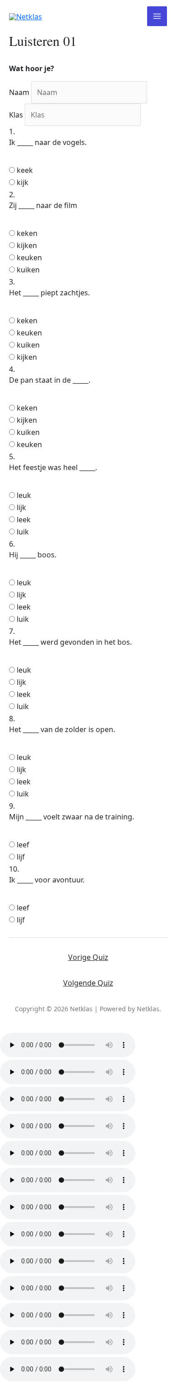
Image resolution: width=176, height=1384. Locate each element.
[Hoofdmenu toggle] (157, 16)
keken (27, 233)
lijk (21, 507)
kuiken (28, 270)
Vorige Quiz (88, 957)
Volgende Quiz (88, 983)
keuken (29, 257)
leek (24, 520)
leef (23, 845)
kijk (22, 182)
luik (23, 532)
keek (25, 170)
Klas (16, 115)
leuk (24, 495)
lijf (21, 857)
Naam (19, 92)
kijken (27, 245)
